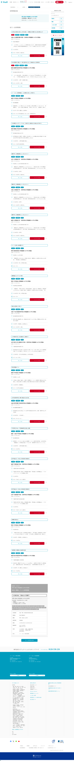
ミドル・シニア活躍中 (34, 609)
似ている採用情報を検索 (29, 640)
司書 (21, 694)
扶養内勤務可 (23, 724)
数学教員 (14, 689)
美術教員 (22, 693)
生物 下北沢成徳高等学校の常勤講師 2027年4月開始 (23, 311)
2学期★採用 (15, 719)
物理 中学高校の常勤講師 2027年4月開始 (21, 98)
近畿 (17, 686)
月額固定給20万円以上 (21, 607)
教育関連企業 (15, 709)
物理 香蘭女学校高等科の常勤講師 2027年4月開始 (23, 128)
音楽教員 (19, 693)
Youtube (19, 741)
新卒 (40, 607)
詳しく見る (20, 55)
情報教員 (17, 690)
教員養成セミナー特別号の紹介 (36, 697)
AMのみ (14, 715)
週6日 (23, 716)
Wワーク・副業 (15, 726)
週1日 (21, 725)
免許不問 (21, 727)
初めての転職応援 (15, 716)
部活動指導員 (20, 695)
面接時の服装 (32, 686)
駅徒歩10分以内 (15, 713)
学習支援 (23, 696)
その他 (21, 706)
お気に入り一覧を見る (58, 35)
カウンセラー (15, 695)
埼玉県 (13, 156)
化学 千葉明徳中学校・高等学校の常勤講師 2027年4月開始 (25, 494)
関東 (13, 686)
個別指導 (18, 697)
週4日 (16, 717)
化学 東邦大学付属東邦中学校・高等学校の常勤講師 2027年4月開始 (27, 342)
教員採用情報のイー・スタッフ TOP (13, 7)
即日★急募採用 (19, 719)
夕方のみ (19, 726)
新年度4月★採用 (29, 607)
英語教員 (14, 688)
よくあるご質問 (33, 695)
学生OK (20, 716)
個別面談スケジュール (34, 693)
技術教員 (14, 691)
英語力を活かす (15, 714)
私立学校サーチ (33, 699)
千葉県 (13, 339)
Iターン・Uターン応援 (16, 609)
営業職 (18, 702)
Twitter (13, 741)
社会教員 (17, 688)
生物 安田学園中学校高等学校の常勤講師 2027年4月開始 (24, 403)
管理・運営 (14, 702)
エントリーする (37, 55)
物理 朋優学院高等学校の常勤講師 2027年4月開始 (23, 67)
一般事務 (18, 700)
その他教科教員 (22, 689)
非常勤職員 (18, 705)
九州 (20, 686)
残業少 (14, 725)
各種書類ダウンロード (33, 689)
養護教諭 (17, 691)
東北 (16, 687)
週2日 (24, 725)
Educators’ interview (33, 691)
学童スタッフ (15, 696)
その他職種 (19, 696)
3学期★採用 (22, 717)
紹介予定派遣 (15, 721)
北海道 (22, 686)
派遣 (21, 720)
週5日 (14, 717)
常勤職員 (14, 705)
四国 (22, 687)
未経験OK (35, 607)
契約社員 (14, 707)
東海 (15, 686)
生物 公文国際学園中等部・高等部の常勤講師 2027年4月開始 (25, 37)
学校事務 (14, 690)
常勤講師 (22, 34)
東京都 (17, 65)
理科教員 (21, 688)
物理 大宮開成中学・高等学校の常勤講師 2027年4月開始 (24, 220)
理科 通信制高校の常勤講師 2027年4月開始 (21, 250)
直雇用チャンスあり (16, 727)
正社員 (24, 706)
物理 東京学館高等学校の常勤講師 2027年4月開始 (23, 555)
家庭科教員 (21, 690)
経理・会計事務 (15, 701)
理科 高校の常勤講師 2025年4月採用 (21, 598)
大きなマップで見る (13, 673)
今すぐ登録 (61, 2)
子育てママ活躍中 (15, 723)
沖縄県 (14, 687)
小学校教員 (21, 692)
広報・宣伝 (14, 700)
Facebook (11, 741)
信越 (18, 687)
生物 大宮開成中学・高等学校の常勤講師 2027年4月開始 (24, 189)
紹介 (26, 34)
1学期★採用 (15, 718)
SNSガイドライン (51, 745)
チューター (14, 697)
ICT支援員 (14, 694)
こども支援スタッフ (16, 703)
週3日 (19, 717)
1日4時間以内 (18, 725)
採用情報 (23, 7)
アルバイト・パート (16, 706)
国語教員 (17, 689)
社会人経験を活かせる (25, 609)
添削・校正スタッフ (16, 699)
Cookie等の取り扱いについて (52, 747)
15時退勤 (17, 715)
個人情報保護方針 (22, 747)
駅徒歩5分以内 (21, 713)
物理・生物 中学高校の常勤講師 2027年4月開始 (22, 433)
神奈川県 (17, 34)
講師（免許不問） (15, 692)
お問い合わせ (35, 745)
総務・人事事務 (20, 701)
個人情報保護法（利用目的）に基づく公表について (36, 747)
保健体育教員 (15, 693)
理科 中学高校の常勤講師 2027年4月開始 (21, 281)
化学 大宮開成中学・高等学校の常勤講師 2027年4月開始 (24, 159)
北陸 (25, 687)
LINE (16, 741)
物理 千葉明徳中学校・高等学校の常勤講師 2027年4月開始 (25, 464)
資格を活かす (20, 714)
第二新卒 (44, 607)
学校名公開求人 (15, 720)
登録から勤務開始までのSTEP (17, 729)
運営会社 (21, 745)
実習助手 (18, 694)
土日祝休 (14, 607)
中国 (20, 687)
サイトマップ (43, 745)
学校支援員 (21, 699)
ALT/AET (22, 697)
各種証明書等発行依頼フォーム (54, 691)
